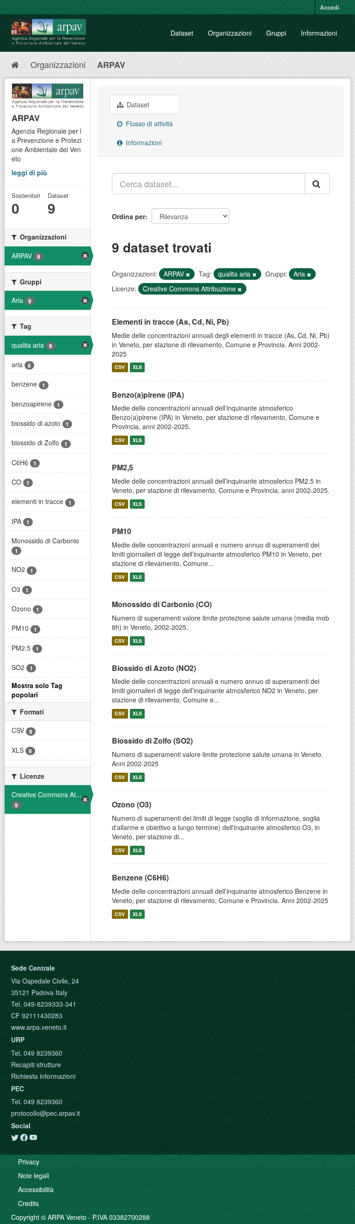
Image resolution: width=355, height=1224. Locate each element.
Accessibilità (36, 1189)
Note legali (33, 1175)
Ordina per (128, 216)
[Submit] (317, 183)
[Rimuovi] (188, 274)
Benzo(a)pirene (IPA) (148, 394)
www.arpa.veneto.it (39, 1027)
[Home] (15, 64)
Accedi (329, 7)
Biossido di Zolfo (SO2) (152, 740)
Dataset (182, 32)
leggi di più (29, 172)
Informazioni (319, 32)
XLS (137, 367)
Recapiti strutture (36, 1064)
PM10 (121, 531)
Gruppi (276, 32)
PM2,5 (122, 467)
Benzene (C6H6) (140, 877)
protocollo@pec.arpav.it (45, 1113)
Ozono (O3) (131, 804)
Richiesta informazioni (43, 1076)
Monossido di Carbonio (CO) (162, 604)
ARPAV (111, 65)
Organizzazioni (229, 32)
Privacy (28, 1161)
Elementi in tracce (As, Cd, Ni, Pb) (170, 321)
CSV (120, 367)
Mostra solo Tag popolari (37, 690)
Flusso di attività (148, 123)
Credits (28, 1203)
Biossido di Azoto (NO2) (154, 668)
